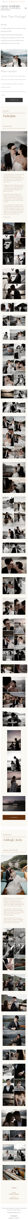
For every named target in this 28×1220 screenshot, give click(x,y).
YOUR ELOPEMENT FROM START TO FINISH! (15, 1)
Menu (25, 8)
